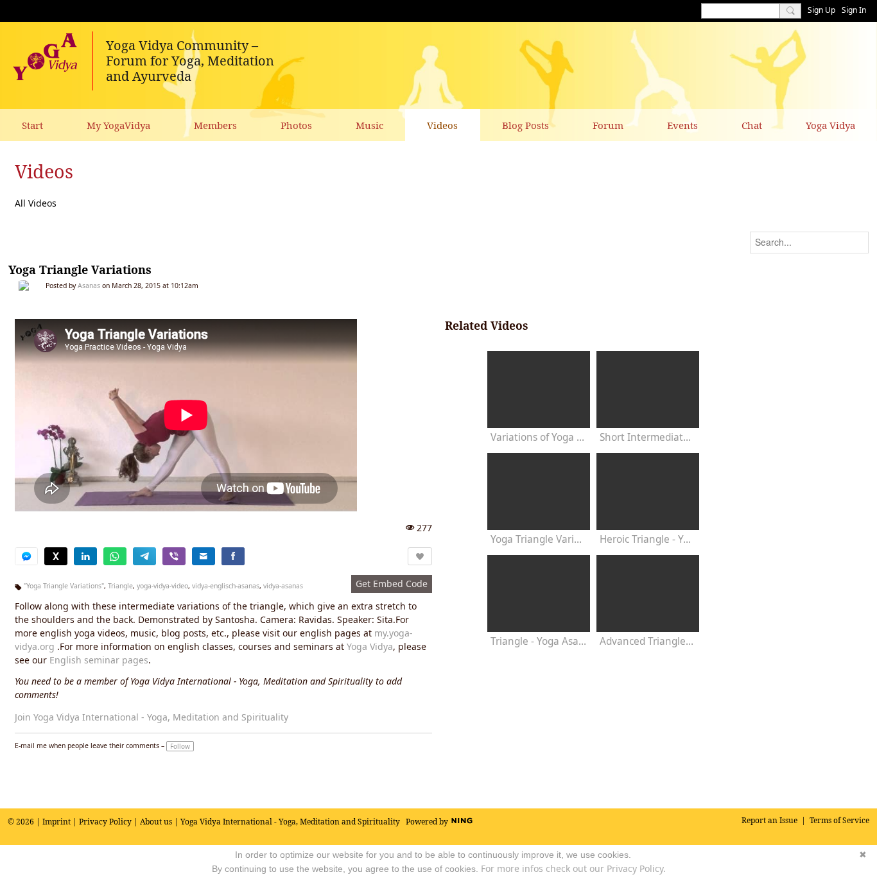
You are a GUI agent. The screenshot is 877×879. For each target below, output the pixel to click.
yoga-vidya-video (162, 585)
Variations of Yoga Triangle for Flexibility (539, 437)
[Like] (420, 556)
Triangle (120, 585)
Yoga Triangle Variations (80, 269)
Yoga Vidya (370, 646)
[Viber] (174, 556)
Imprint (56, 821)
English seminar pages (98, 660)
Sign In (854, 9)
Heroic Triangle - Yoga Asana (648, 539)
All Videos (35, 203)
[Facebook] (233, 556)
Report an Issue (769, 820)
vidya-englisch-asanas (225, 585)
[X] (55, 556)
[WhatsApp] (114, 556)
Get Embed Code (392, 583)
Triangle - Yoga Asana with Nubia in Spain (539, 641)
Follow (180, 746)
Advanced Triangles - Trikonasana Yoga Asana (648, 641)
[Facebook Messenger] (26, 556)
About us (156, 821)
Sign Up (821, 9)
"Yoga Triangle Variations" (64, 585)
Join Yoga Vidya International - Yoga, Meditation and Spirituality (151, 717)
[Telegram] (144, 556)
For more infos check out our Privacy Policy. (573, 868)
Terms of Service (839, 820)
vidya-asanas (283, 585)
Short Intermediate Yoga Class (648, 437)
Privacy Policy (105, 821)
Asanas (89, 285)
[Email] (203, 556)
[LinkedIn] (85, 556)
